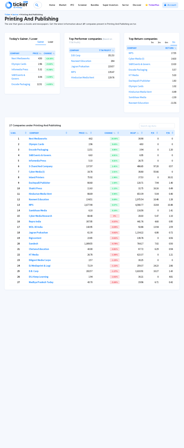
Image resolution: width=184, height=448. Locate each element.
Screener (82, 5)
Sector (125, 5)
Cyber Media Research (40, 215)
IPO (72, 5)
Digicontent (35, 238)
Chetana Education (39, 249)
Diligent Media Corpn (40, 260)
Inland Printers (36, 177)
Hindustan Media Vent (82, 77)
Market (62, 5)
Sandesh (33, 243)
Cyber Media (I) (136, 58)
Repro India (35, 221)
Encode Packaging (21, 84)
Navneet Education (81, 61)
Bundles (95, 5)
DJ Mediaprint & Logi (39, 265)
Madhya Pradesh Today (41, 282)
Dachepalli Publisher (139, 80)
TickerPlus (153, 5)
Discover (137, 5)
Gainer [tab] (40, 42)
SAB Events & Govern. (140, 64)
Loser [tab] (50, 42)
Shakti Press (35, 188)
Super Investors (110, 5)
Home (52, 5)
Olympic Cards (19, 64)
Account (171, 5)
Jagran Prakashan (80, 66)
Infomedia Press (20, 69)
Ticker (7, 14)
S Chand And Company (40, 166)
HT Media (134, 75)
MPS (73, 72)
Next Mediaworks (21, 58)
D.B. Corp (75, 55)
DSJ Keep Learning (38, 276)
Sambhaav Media (137, 97)
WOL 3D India (36, 227)
